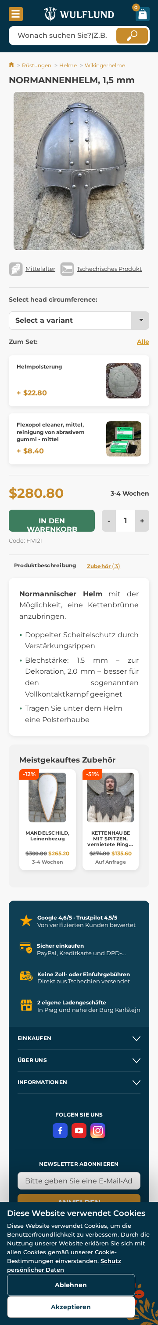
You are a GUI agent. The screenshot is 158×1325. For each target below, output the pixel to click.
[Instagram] (97, 1130)
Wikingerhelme (105, 65)
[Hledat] (132, 36)
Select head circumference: (53, 299)
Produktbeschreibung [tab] (45, 565)
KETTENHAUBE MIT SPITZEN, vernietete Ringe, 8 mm (110, 842)
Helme (68, 65)
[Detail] (123, 380)
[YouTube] (79, 1130)
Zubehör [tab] (104, 566)
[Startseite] (12, 65)
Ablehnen (71, 1285)
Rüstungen (36, 65)
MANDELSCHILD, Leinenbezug (47, 836)
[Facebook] (60, 1130)
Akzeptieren (71, 1307)
